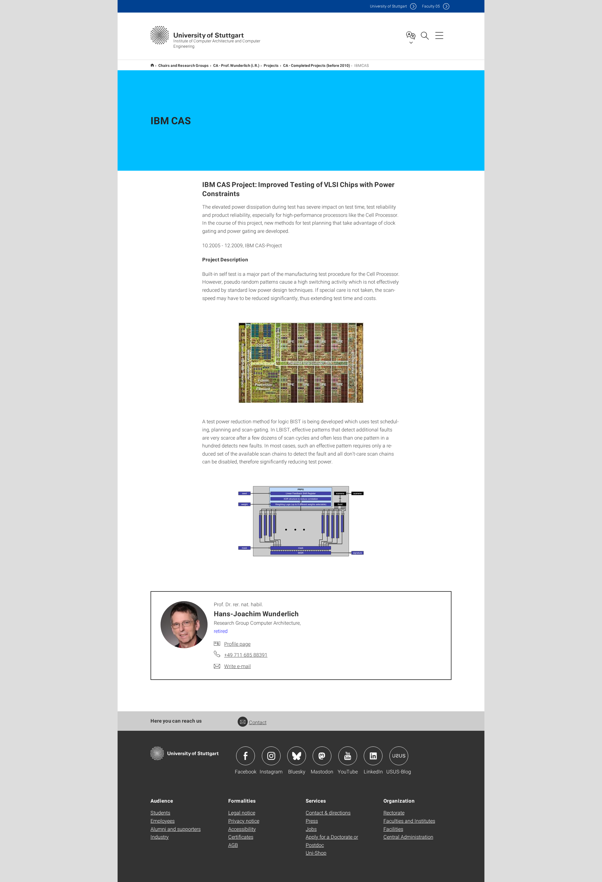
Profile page (237, 643)
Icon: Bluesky (296, 755)
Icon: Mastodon (322, 755)
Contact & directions (328, 812)
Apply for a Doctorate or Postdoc (332, 840)
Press (312, 820)
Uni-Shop (316, 852)
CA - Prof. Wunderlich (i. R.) (236, 65)
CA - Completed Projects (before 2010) (316, 65)
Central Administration (408, 836)
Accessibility (242, 829)
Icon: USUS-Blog (398, 755)
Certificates (240, 836)
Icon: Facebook (245, 755)
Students (160, 812)
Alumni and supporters (175, 829)
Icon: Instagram (271, 755)
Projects (271, 65)
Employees (162, 820)
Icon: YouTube (347, 755)
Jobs (311, 829)
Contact (258, 722)
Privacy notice (243, 820)
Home (152, 65)
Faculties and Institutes (409, 820)
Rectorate (393, 812)
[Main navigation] (439, 35)
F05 (431, 6)
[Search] (424, 35)
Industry (159, 836)
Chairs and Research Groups (183, 65)
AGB (233, 845)
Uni (388, 6)
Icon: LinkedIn (373, 755)
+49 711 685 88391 (245, 654)
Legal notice (241, 812)
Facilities (393, 829)
